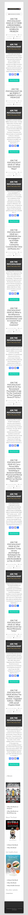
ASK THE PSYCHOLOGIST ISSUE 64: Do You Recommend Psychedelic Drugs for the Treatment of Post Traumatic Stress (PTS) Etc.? (14, 390)
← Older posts (9, 775)
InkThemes (14, 909)
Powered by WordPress (11, 908)
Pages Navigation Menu (15, 14)
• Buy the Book (11, 847)
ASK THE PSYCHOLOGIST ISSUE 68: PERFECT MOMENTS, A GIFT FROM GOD (15, 93)
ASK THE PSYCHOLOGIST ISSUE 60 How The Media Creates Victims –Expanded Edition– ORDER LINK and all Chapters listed (14, 697)
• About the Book (12, 845)
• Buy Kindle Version (13, 885)
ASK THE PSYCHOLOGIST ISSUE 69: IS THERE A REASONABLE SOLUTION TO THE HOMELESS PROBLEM (14, 25)
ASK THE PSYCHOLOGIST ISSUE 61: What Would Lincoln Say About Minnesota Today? (14, 625)
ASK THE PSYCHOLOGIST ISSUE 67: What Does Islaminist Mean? (14, 164)
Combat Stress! (9, 893)
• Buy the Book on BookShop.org (12, 812)
